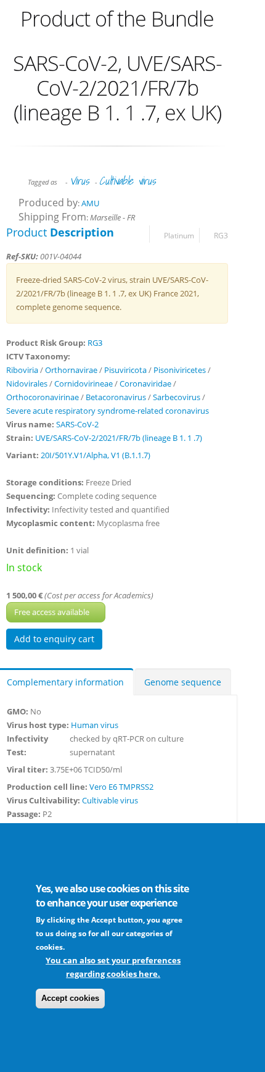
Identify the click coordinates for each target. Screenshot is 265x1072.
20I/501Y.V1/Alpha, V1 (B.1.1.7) (95, 455)
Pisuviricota (125, 369)
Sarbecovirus (176, 397)
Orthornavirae (71, 369)
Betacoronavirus (116, 397)
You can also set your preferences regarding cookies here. (113, 967)
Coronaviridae (145, 383)
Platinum (179, 235)
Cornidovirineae (83, 383)
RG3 (221, 235)
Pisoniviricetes (179, 369)
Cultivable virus (127, 181)
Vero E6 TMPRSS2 (121, 786)
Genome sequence (182, 682)
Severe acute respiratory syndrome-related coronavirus (107, 410)
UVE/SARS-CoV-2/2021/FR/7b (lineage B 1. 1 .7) (118, 437)
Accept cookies (70, 998)
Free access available (52, 612)
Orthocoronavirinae (42, 397)
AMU (90, 203)
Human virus (94, 725)
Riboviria (22, 369)
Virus (79, 181)
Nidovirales (26, 383)
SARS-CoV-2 (77, 424)
